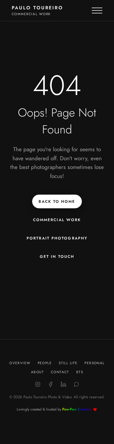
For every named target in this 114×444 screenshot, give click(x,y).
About (37, 371)
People (45, 362)
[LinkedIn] (63, 384)
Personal (94, 362)
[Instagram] (38, 384)
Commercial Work (57, 220)
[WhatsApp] (76, 384)
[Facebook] (50, 384)
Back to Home (57, 201)
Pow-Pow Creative (76, 409)
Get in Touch (57, 256)
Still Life (68, 362)
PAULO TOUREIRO (37, 7)
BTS (79, 371)
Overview (19, 362)
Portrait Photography (57, 238)
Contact (60, 371)
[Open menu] (97, 10)
